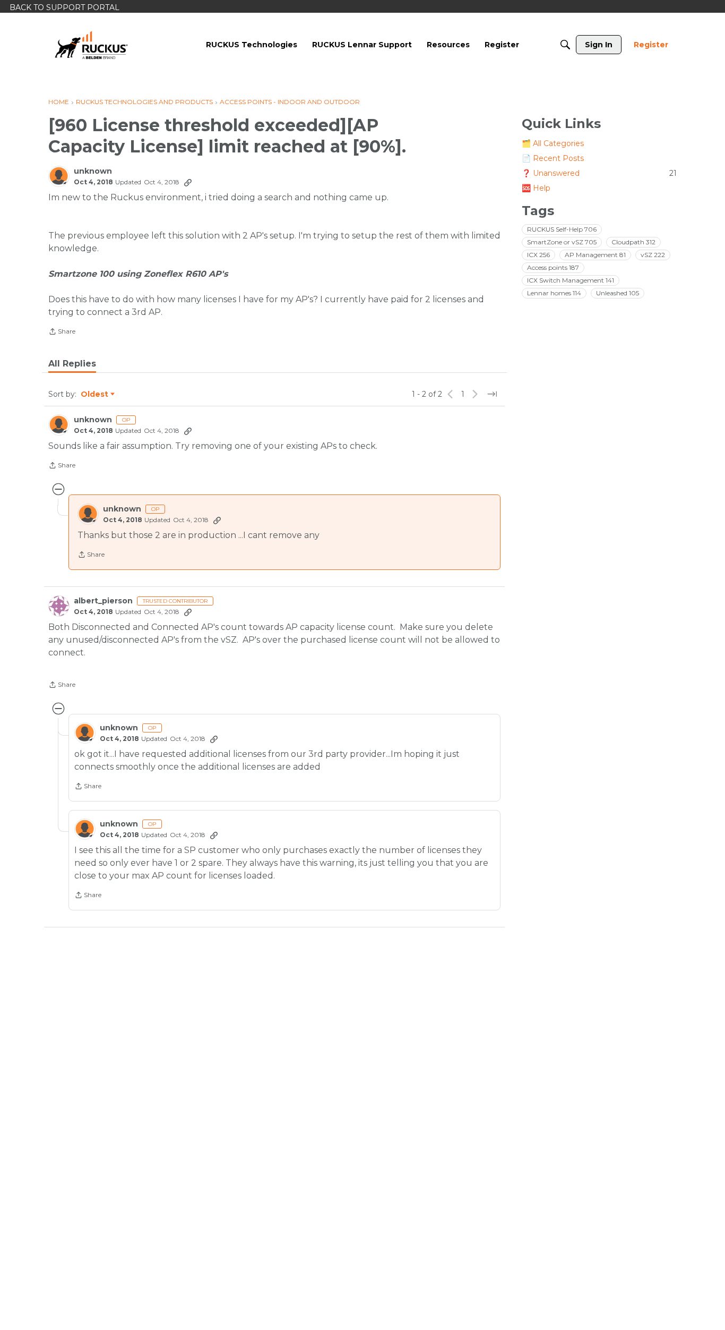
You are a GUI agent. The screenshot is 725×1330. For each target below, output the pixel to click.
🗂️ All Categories (553, 143)
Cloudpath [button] (633, 242)
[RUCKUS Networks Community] (91, 44)
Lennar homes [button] (554, 293)
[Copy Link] (188, 182)
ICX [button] (538, 255)
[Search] (565, 44)
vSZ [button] (653, 255)
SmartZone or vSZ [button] (562, 242)
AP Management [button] (595, 255)
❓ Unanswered (599, 173)
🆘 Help (536, 188)
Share (61, 332)
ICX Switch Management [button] (570, 280)
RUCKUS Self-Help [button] (562, 229)
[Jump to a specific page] (492, 394)
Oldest (95, 394)
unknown (93, 171)
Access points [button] (553, 267)
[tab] (72, 364)
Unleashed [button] (617, 293)
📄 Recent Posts (553, 158)
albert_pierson (103, 601)
